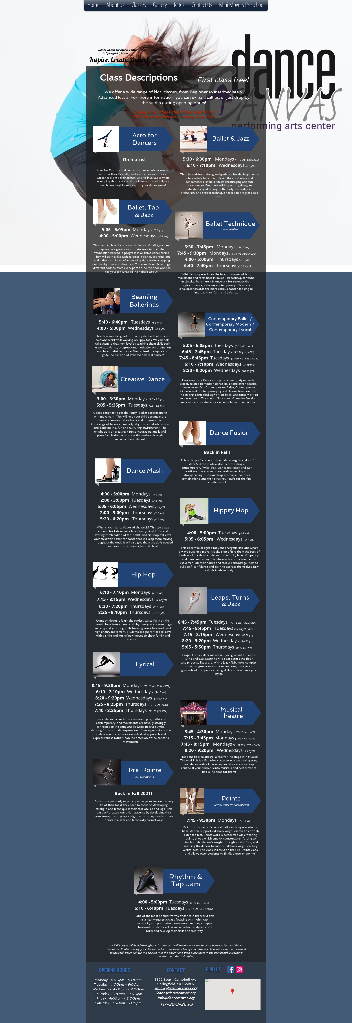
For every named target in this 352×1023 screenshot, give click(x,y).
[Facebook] (230, 969)
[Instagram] (239, 969)
